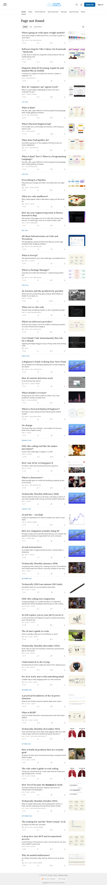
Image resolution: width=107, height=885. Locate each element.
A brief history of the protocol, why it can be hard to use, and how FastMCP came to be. (44, 843)
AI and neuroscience (32, 547)
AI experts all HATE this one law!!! (34, 824)
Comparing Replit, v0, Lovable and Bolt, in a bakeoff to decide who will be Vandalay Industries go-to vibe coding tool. (42, 603)
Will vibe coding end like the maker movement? (40, 447)
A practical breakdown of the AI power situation (41, 697)
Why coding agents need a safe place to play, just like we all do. (43, 200)
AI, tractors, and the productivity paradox (42, 291)
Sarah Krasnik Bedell (34, 312)
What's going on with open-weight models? (43, 32)
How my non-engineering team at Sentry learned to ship (42, 214)
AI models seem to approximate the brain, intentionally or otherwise (43, 551)
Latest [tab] (25, 27)
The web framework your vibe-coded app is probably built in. (44, 258)
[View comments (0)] (38, 81)
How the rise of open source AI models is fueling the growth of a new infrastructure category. (43, 325)
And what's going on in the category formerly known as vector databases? (42, 144)
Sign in (100, 5)
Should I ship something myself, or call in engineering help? (43, 310)
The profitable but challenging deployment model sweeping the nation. (43, 366)
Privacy (50, 875)
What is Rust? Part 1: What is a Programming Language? (44, 157)
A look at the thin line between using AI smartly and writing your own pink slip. (43, 619)
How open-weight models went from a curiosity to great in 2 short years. (43, 36)
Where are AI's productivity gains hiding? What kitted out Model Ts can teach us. (42, 295)
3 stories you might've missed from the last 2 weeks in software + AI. (41, 74)
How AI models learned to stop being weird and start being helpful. (43, 716)
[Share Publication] (81, 5)
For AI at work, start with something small (43, 676)
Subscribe (90, 5)
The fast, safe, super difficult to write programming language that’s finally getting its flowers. (44, 111)
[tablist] (32, 27)
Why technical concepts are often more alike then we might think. (43, 184)
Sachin (29, 298)
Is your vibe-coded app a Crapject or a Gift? (37, 452)
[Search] (77, 5)
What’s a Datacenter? (32, 477)
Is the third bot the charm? (31, 381)
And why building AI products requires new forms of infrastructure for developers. (41, 789)
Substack (45, 883)
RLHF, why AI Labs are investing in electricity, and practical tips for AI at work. (43, 650)
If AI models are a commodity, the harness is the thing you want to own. (43, 128)
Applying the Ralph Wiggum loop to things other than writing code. (44, 345)
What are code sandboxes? (35, 196)
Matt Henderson (32, 223)
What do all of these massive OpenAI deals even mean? (42, 701)
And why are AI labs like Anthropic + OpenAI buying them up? (43, 274)
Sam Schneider (32, 400)
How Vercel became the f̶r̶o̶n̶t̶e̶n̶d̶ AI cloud (42, 784)
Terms (55, 875)
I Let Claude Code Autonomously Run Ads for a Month (42, 339)
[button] (23, 11)
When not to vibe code (33, 307)
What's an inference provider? (37, 321)
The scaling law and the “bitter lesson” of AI (43, 821)
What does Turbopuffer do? (35, 140)
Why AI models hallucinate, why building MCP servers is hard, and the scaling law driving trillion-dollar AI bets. (42, 805)
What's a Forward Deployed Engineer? (41, 409)
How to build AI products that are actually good (43, 751)
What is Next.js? (30, 255)
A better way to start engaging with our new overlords (41, 679)
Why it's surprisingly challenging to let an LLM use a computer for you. (40, 91)
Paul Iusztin (31, 131)
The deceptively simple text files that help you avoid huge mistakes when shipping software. (42, 243)
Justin (29, 59)
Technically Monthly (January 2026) (40, 563)
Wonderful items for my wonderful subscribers (38, 587)
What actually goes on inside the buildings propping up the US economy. (43, 481)
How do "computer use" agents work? (40, 87)
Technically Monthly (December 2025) (41, 646)
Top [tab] (30, 27)
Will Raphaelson (35, 40)
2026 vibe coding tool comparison (38, 599)
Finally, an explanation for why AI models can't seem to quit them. (43, 518)
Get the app (62, 879)
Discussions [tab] (38, 27)
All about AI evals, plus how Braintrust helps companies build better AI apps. (44, 756)
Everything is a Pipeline (34, 180)
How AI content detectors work (37, 378)
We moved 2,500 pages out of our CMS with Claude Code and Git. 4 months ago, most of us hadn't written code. (42, 219)
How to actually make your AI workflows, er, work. (40, 634)
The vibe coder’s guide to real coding (40, 768)
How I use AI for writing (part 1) (37, 463)
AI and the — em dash (32, 514)
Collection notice (63, 875)
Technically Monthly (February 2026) (40, 494)
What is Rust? (28, 107)
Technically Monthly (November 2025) (41, 729)
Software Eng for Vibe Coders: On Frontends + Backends (44, 50)
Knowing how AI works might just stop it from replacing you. (44, 665)
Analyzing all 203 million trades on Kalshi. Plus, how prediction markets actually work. (40, 397)
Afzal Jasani (34, 187)
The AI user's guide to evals (35, 631)
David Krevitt (31, 78)
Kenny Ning (30, 538)
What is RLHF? (29, 712)
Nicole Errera (38, 827)
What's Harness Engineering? (36, 124)
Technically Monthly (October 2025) (39, 801)
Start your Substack (49, 879)
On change (27, 425)
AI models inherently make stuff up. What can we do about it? (43, 859)
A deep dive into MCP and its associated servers (41, 837)
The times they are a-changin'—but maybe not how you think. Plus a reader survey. (42, 429)
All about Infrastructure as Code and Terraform (40, 237)
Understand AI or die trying (36, 662)
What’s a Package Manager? (35, 270)
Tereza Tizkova (32, 94)
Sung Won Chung (35, 416)
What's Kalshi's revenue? (34, 392)
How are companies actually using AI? (41, 531)
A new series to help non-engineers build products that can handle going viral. (43, 56)
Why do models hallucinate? (36, 855)
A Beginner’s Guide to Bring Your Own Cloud (44, 361)
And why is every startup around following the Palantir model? (41, 413)
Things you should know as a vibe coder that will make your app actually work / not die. (43, 772)
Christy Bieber (35, 383)
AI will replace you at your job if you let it (42, 615)
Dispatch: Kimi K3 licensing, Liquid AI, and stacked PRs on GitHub (43, 69)
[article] (53, 37)
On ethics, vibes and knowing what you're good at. (40, 466)
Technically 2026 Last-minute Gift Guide (42, 584)
